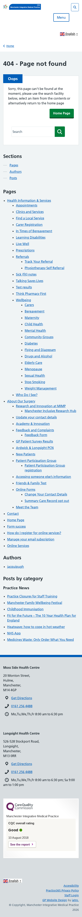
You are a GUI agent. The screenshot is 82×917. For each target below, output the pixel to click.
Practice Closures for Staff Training (32, 596)
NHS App (14, 633)
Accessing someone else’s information (43, 477)
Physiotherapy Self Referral (44, 268)
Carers (29, 305)
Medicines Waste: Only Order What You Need (40, 640)
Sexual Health (35, 376)
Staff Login (71, 895)
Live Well (22, 244)
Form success (16, 526)
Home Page (61, 113)
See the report (20, 844)
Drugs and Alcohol (38, 356)
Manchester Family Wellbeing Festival (34, 603)
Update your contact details (36, 417)
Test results (24, 287)
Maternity (32, 318)
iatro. (75, 900)
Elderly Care (33, 363)
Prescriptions (25, 250)
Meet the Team (27, 507)
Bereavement (34, 311)
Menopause (33, 369)
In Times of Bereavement (34, 231)
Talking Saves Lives (29, 281)
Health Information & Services (29, 200)
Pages (14, 165)
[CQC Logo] (19, 810)
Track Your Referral (39, 262)
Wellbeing (23, 300)
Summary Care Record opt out (47, 501)
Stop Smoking (35, 382)
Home (10, 46)
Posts (13, 178)
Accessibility (71, 885)
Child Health (34, 324)
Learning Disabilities (30, 237)
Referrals (22, 257)
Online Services (18, 546)
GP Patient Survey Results (34, 441)
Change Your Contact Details (46, 494)
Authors (15, 172)
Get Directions (21, 698)
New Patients (25, 454)
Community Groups (39, 337)
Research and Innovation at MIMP (41, 406)
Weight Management (41, 388)
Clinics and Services (30, 212)
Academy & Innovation (33, 424)
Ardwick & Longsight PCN (35, 448)
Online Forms (25, 490)
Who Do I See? (26, 395)
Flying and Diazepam (40, 350)
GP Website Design (54, 900)
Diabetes (31, 343)
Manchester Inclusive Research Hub (50, 411)
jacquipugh (15, 567)
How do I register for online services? (34, 533)
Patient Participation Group (36, 461)
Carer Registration (29, 225)
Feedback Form (36, 435)
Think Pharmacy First (31, 294)
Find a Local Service (30, 218)
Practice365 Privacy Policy (62, 890)
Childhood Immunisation (25, 609)
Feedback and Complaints (35, 430)
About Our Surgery (21, 401)
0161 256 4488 (21, 706)
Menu (61, 17)
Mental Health (35, 331)
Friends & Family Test (31, 483)
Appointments (26, 205)
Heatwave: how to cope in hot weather (36, 627)
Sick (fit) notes (26, 274)
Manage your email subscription (30, 539)
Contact (13, 514)
